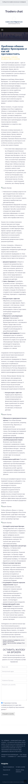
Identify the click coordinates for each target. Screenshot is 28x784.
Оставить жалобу (20, 767)
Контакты (5, 774)
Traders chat (14, 11)
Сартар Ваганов (5, 57)
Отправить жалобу (8, 714)
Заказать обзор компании (20, 770)
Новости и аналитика (14, 59)
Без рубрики (4, 59)
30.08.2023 (14, 57)
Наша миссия (6, 770)
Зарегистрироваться (8, 767)
